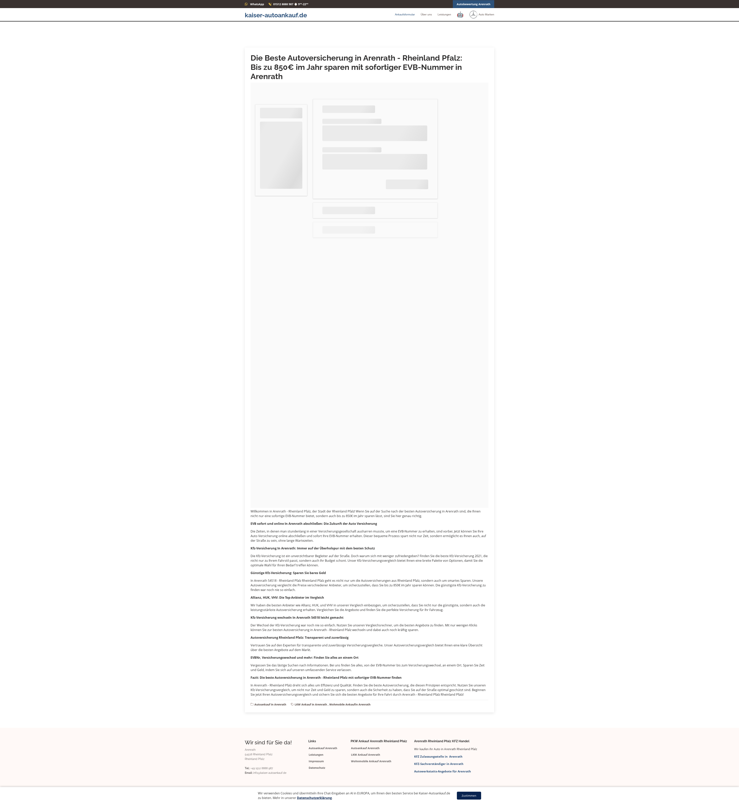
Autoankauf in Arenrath (270, 704)
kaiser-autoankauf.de (276, 15)
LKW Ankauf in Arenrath (311, 704)
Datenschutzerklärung (314, 798)
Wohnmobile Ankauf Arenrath (371, 761)
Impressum (316, 761)
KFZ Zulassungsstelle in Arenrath (438, 756)
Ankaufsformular (405, 14)
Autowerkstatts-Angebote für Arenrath (442, 771)
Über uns (426, 14)
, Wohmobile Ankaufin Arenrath (349, 704)
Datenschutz (317, 767)
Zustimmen (469, 795)
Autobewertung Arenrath (473, 4)
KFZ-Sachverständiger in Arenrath (438, 764)
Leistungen (444, 14)
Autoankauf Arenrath (323, 748)
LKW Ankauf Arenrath (365, 754)
